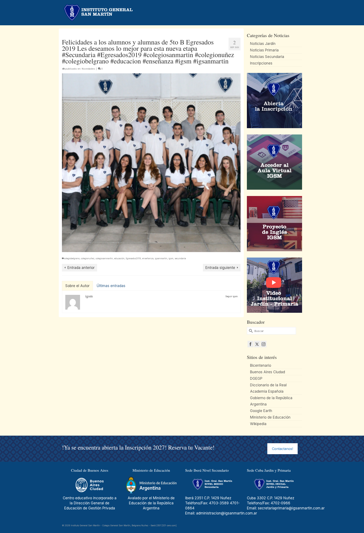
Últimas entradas (111, 286)
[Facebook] (250, 344)
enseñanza (148, 258)
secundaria (180, 258)
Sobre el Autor (77, 286)
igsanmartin (161, 258)
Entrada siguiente (220, 268)
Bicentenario (260, 365)
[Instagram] (263, 344)
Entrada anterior (81, 268)
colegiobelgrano (72, 258)
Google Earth (261, 411)
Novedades (88, 68)
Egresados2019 (133, 258)
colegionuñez (87, 258)
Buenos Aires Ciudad (267, 372)
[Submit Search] (250, 330)
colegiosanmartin (104, 258)
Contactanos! (282, 449)
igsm (171, 258)
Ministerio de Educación (270, 417)
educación (119, 258)
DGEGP (256, 378)
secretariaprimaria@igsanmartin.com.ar (291, 508)
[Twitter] (257, 344)
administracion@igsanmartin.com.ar (227, 513)
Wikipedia (258, 424)
